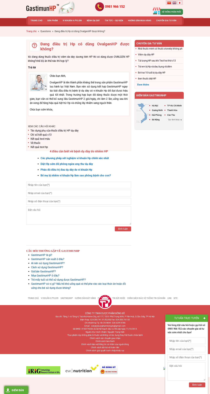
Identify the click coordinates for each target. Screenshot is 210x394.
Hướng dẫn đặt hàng (85, 298)
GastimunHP (67, 298)
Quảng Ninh (157, 110)
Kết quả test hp (39, 147)
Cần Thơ (171, 115)
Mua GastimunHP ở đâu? (45, 275)
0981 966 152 (115, 7)
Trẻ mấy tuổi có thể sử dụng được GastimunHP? (58, 279)
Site (176, 298)
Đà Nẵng (155, 120)
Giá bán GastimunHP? (43, 271)
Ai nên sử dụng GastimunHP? (48, 263)
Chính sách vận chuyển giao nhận (105, 338)
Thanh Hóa (172, 110)
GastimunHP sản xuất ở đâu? (47, 259)
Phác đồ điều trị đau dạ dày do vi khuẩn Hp (66, 169)
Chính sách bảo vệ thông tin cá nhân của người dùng (105, 344)
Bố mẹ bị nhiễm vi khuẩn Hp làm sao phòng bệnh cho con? (76, 175)
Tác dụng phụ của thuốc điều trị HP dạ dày (55, 130)
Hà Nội (155, 106)
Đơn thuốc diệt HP (147, 78)
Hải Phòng (156, 115)
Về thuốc (35, 142)
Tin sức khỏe (118, 298)
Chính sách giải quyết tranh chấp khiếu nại (105, 350)
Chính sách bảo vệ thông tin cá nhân (146, 298)
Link (169, 298)
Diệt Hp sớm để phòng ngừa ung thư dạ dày (67, 164)
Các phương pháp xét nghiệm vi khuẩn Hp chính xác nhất (75, 158)
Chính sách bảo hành (105, 341)
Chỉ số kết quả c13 (41, 134)
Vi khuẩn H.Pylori (49, 298)
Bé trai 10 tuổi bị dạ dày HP (151, 72)
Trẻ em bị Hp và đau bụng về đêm (155, 66)
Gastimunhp (50, 8)
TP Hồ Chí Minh (174, 106)
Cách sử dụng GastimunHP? (47, 267)
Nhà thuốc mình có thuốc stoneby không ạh (160, 48)
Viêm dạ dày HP (146, 54)
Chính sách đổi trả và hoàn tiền (105, 347)
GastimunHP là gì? (41, 255)
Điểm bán (18, 390)
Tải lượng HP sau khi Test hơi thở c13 (157, 60)
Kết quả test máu (40, 138)
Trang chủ (33, 298)
